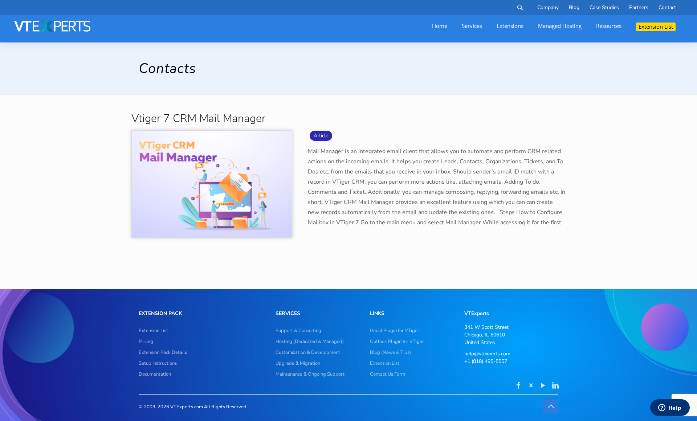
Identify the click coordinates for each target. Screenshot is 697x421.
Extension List (153, 330)
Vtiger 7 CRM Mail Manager (198, 118)
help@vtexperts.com (487, 353)
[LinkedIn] (555, 386)
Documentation (155, 374)
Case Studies (604, 8)
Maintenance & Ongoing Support (310, 374)
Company (548, 8)
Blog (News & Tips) (390, 352)
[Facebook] (518, 386)
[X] (531, 386)
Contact (667, 8)
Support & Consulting (298, 330)
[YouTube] (543, 386)
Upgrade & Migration (298, 363)
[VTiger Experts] (52, 26)
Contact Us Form (387, 374)
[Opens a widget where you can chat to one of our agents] (670, 408)
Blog (574, 8)
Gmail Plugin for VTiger (394, 330)
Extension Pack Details (163, 352)
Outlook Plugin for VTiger (397, 341)
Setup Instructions (158, 363)
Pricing (146, 341)
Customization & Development (308, 352)
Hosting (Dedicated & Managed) (310, 341)
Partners (638, 8)
